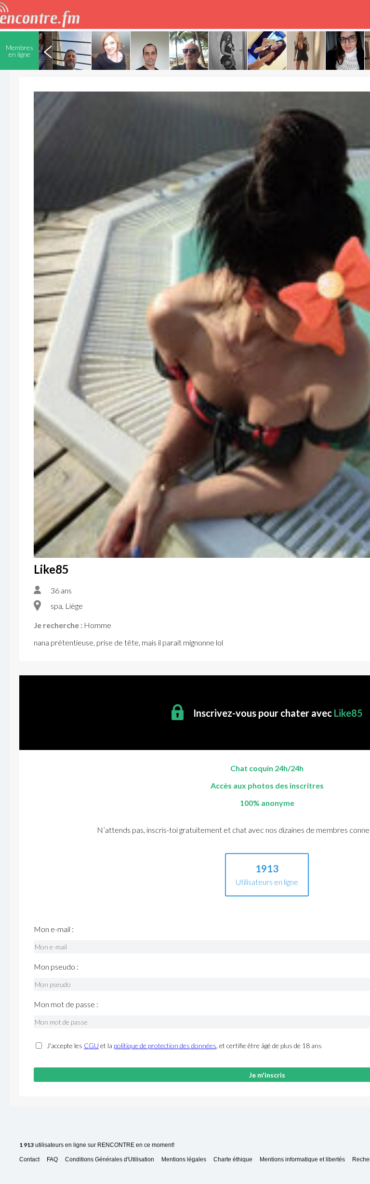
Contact (29, 1160)
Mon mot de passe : (66, 1004)
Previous (48, 50)
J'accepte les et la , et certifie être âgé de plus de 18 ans (184, 1045)
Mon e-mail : (54, 929)
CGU (91, 1045)
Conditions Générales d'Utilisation (109, 1160)
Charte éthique (232, 1160)
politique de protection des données (165, 1045)
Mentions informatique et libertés (302, 1160)
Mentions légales (183, 1160)
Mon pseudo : (56, 967)
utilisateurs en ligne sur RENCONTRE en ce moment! (96, 1145)
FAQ (52, 1160)
